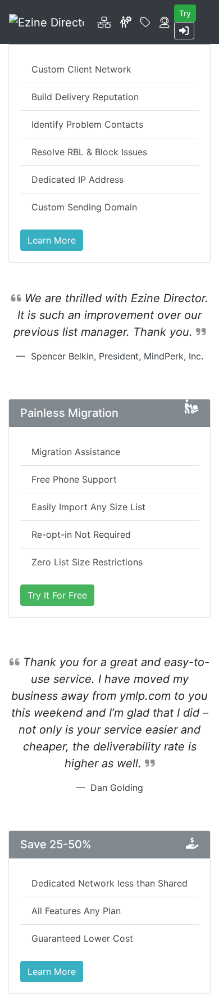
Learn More (52, 240)
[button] (104, 22)
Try (185, 13)
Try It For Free (57, 595)
